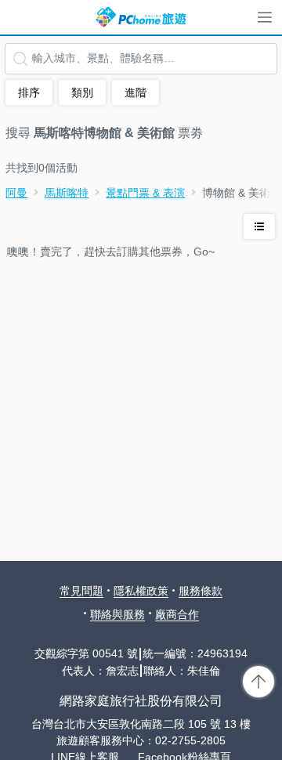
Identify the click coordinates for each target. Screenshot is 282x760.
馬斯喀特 (67, 192)
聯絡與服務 (117, 614)
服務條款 (200, 590)
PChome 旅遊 (141, 17)
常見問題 (81, 590)
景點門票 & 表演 (145, 192)
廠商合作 (177, 614)
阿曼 (16, 192)
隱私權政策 (141, 590)
